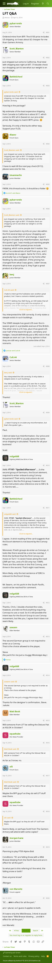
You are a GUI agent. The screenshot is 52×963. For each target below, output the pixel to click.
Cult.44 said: (9, 290)
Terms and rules (20, 956)
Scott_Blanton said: (11, 150)
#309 (47, 412)
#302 (47, 57)
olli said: (7, 818)
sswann (13, 627)
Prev (17, 930)
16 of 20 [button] (26, 930)
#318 (47, 811)
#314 (47, 675)
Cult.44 (13, 357)
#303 (47, 86)
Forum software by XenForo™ (22, 961)
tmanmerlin (16, 175)
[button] (4, 3)
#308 (47, 366)
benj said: (8, 372)
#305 (47, 184)
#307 (47, 284)
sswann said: (9, 681)
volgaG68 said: (10, 514)
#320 (47, 898)
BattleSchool (16, 76)
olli (11, 766)
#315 (47, 720)
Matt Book (15, 711)
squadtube (15, 733)
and (13, 193)
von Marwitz (16, 889)
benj (12, 274)
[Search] (47, 4)
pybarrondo (16, 23)
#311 (47, 508)
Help (43, 956)
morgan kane (16, 838)
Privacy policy (33, 956)
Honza (7, 17)
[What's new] (42, 4)
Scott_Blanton (17, 48)
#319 (47, 847)
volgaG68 (14, 456)
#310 (47, 465)
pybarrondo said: (11, 92)
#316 (47, 743)
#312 (47, 603)
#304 (47, 144)
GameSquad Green (13, 952)
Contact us (7, 956)
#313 (47, 636)
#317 (47, 776)
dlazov (13, 134)
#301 (47, 32)
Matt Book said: (10, 749)
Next (35, 930)
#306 (47, 209)
